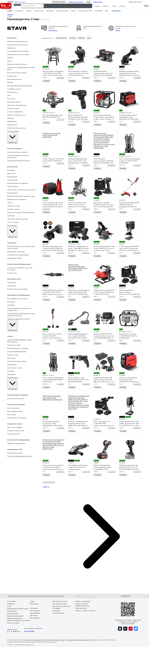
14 (48, 487)
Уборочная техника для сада (17, 219)
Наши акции (34, 604)
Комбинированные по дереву (17, 348)
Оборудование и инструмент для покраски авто (19, 309)
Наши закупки (34, 618)
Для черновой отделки (15, 398)
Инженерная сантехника (16, 252)
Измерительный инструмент (17, 64)
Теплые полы (12, 273)
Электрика (49, 11)
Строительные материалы (16, 418)
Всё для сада (38, 11)
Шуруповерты (12, 125)
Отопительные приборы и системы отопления (19, 269)
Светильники (11, 286)
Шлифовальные (12, 377)
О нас (9, 606)
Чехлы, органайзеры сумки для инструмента (18, 156)
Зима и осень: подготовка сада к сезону (21, 190)
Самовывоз (57, 611)
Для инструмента (13, 408)
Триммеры (11, 216)
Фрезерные (11, 374)
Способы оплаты (59, 613)
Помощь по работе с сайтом (85, 611)
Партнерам (34, 615)
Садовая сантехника (14, 258)
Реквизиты (11, 604)
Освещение (11, 282)
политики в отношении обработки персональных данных (45, 640)
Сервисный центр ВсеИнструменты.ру (82, 605)
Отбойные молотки (14, 89)
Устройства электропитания (17, 289)
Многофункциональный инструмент (20, 86)
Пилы (9, 95)
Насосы (10, 203)
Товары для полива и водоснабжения (20, 212)
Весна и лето (12, 173)
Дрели (9, 61)
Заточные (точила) (14, 345)
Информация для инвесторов (17, 609)
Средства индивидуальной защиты (19, 456)
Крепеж (29, 11)
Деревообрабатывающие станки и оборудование (19, 341)
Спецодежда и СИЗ (85, 11)
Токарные (10, 371)
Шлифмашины (12, 121)
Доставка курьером (60, 604)
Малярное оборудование (16, 443)
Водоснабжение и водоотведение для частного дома (21, 247)
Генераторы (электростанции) (18, 54)
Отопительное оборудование (18, 255)
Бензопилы (11, 170)
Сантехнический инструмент (17, 152)
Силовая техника (62, 11)
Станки (72, 11)
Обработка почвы (13, 206)
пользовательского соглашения (77, 640)
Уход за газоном (13, 222)
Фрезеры (10, 118)
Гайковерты (11, 48)
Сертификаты (12, 611)
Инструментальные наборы (17, 73)
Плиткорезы (11, 358)
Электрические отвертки (16, 128)
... (47, 487)
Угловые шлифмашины (15, 112)
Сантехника (98, 11)
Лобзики (10, 82)
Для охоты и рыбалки (14, 427)
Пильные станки (12, 355)
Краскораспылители (14, 79)
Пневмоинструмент (14, 102)
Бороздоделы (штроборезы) (17, 45)
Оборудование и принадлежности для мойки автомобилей (21, 315)
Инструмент (19, 11)
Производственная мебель (16, 361)
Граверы (10, 58)
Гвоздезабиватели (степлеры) (18, 51)
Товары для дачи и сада (15, 431)
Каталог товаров (13, 623)
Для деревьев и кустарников (17, 183)
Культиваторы (12, 193)
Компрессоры (12, 76)
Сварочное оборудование (16, 105)
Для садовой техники (14, 411)
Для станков (11, 414)
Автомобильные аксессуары (17, 298)
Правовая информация (15, 616)
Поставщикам (35, 611)
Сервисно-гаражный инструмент (19, 319)
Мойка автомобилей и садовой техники (21, 196)
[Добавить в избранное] (63, 42)
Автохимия (11, 302)
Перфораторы (12, 92)
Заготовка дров (12, 186)
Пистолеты (11, 99)
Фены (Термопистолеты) (16, 115)
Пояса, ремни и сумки (14, 453)
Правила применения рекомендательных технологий (18, 619)
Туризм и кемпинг (13, 434)
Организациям (35, 613)
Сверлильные (12, 364)
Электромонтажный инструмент (18, 161)
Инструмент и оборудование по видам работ (21, 68)
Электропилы (12, 225)
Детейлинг (11, 305)
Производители (12, 613)
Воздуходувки (12, 177)
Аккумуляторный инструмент (17, 41)
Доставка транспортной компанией (61, 607)
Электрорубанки (13, 131)
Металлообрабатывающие (16, 351)
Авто (107, 11)
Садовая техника (13, 209)
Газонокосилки (12, 180)
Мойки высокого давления (16, 199)
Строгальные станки (14, 368)
